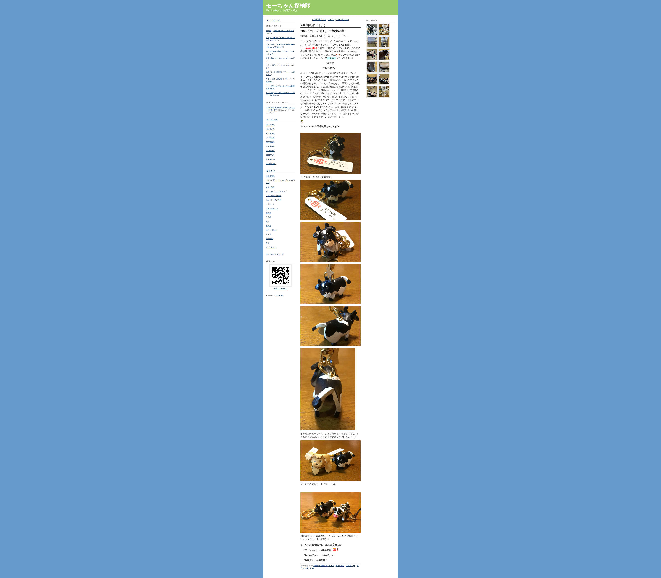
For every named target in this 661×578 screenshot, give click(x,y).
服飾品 (268, 226)
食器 (267, 243)
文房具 (268, 213)
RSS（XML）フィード (275, 254)
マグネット (270, 204)
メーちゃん (270, 44)
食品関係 (269, 239)
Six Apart (279, 295)
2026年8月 (270, 125)
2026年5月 (270, 138)
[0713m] (372, 30)
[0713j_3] (384, 42)
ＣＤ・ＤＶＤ (271, 247)
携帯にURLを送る (280, 288)
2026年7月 (270, 129)
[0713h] (384, 54)
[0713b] (384, 92)
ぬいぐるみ (270, 187)
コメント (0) (350, 566)
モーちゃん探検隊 (288, 5)
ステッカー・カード (273, 196)
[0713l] (384, 30)
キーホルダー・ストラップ (276, 191)
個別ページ (340, 566)
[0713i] (372, 54)
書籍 (267, 221)
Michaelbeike (271, 51)
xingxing (269, 31)
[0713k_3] (372, 42)
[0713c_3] (372, 92)
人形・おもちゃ (272, 208)
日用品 (268, 217)
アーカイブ (272, 120)
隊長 (267, 38)
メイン (331, 19)
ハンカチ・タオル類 (273, 200)
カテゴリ (270, 171)
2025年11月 (271, 164)
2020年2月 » (342, 19)
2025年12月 (271, 159)
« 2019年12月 (319, 19)
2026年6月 (270, 133)
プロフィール (273, 20)
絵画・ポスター (272, 230)
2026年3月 (270, 146)
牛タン (268, 65)
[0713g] (372, 67)
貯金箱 (268, 234)
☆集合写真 (270, 176)
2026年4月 (270, 142)
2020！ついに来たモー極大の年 (322, 31)
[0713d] (384, 79)
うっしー (269, 93)
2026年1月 (270, 155)
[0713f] (384, 67)
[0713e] (372, 79)
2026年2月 (270, 151)
